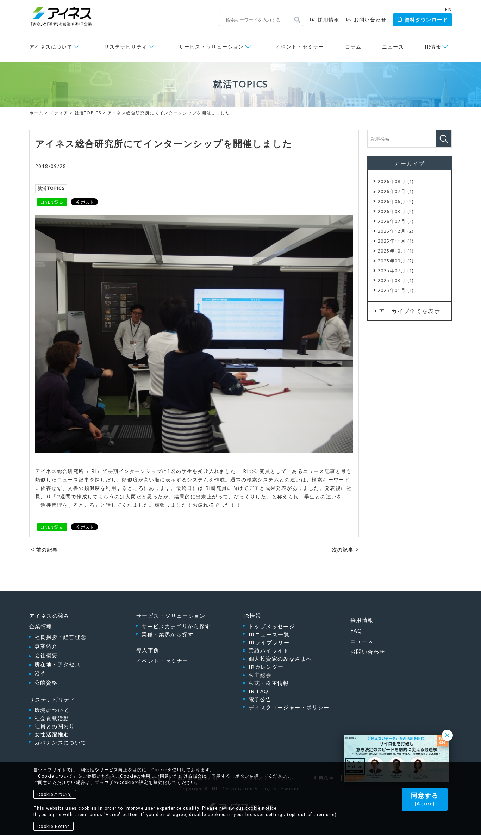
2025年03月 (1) (396, 280)
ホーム (36, 113)
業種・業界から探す (168, 634)
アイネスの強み (49, 615)
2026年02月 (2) (396, 221)
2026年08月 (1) (396, 181)
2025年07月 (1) (396, 270)
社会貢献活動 (52, 718)
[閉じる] (447, 735)
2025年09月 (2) (396, 260)
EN (448, 9)
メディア (58, 113)
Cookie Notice (53, 826)
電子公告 (260, 699)
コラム (353, 46)
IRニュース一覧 (269, 634)
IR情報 (252, 615)
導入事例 (148, 650)
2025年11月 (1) (396, 241)
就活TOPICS (87, 113)
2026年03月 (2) (396, 211)
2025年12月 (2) (396, 231)
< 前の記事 (44, 549)
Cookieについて (54, 794)
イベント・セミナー (299, 46)
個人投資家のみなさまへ (280, 658)
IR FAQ (258, 690)
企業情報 (40, 626)
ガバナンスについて (61, 742)
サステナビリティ (52, 699)
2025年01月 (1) (396, 290)
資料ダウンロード (426, 19)
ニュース (393, 46)
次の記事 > (345, 549)
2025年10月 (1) (396, 251)
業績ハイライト (269, 650)
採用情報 (328, 19)
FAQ (356, 630)
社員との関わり (55, 726)
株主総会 (260, 674)
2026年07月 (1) (396, 191)
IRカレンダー (266, 666)
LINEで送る (52, 202)
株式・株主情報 (269, 682)
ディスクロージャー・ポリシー (289, 707)
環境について (52, 710)
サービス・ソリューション (171, 615)
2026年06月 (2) (396, 201)
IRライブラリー (269, 642)
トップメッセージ (272, 626)
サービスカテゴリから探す (176, 626)
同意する (424, 799)
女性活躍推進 (52, 734)
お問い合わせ (370, 19)
